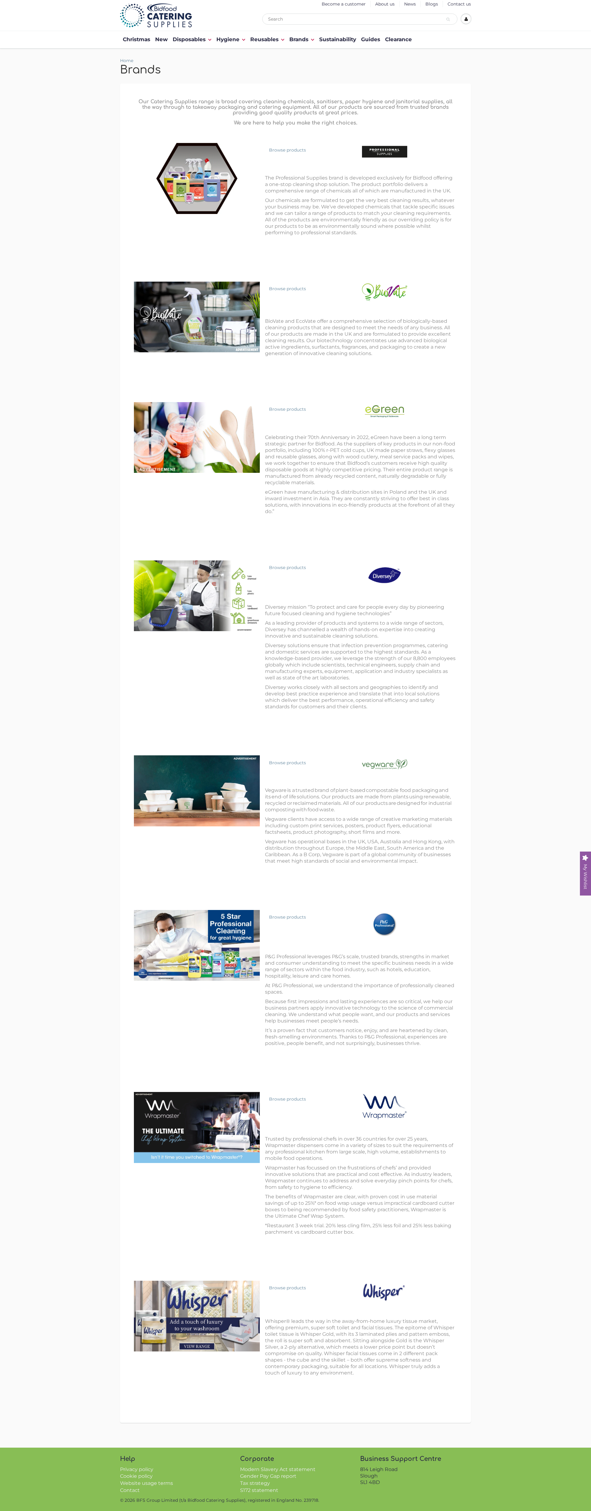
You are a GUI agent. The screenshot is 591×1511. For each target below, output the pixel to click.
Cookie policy (136, 1476)
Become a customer (344, 4)
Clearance (398, 39)
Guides (370, 39)
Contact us (459, 4)
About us (385, 4)
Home (126, 60)
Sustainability (337, 39)
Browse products (287, 150)
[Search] (449, 19)
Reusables (264, 39)
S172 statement (259, 1490)
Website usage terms (146, 1483)
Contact (130, 1490)
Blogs (431, 4)
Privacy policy (136, 1469)
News (410, 4)
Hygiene (227, 39)
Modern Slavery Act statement (278, 1469)
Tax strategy (255, 1483)
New (161, 39)
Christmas (136, 39)
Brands (298, 39)
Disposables (189, 39)
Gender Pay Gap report (268, 1476)
